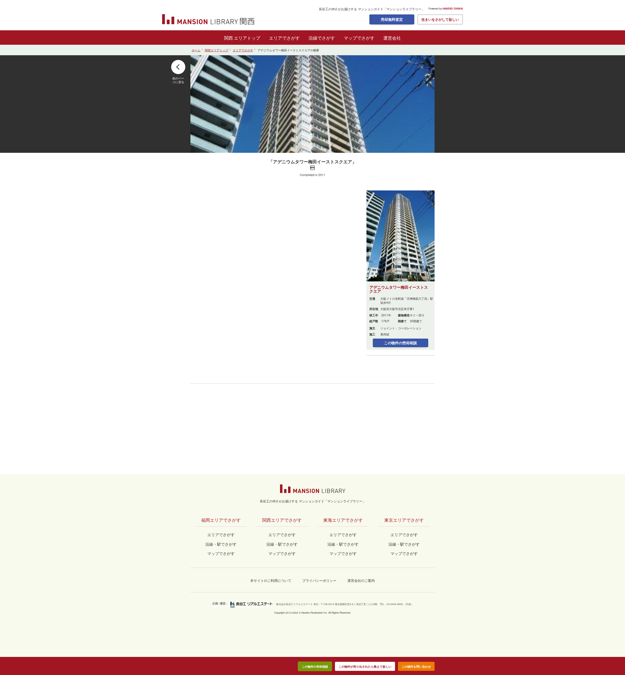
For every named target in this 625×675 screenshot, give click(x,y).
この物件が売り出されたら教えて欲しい (365, 666)
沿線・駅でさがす (404, 544)
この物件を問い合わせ (416, 666)
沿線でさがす (322, 37)
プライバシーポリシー (319, 580)
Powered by (445, 8)
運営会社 (392, 37)
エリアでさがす (284, 37)
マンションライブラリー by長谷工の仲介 (312, 488)
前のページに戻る (178, 80)
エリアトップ (247, 37)
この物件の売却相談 (400, 342)
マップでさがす (359, 37)
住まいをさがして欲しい (440, 19)
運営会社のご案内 (361, 580)
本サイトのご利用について (270, 580)
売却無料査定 (392, 19)
